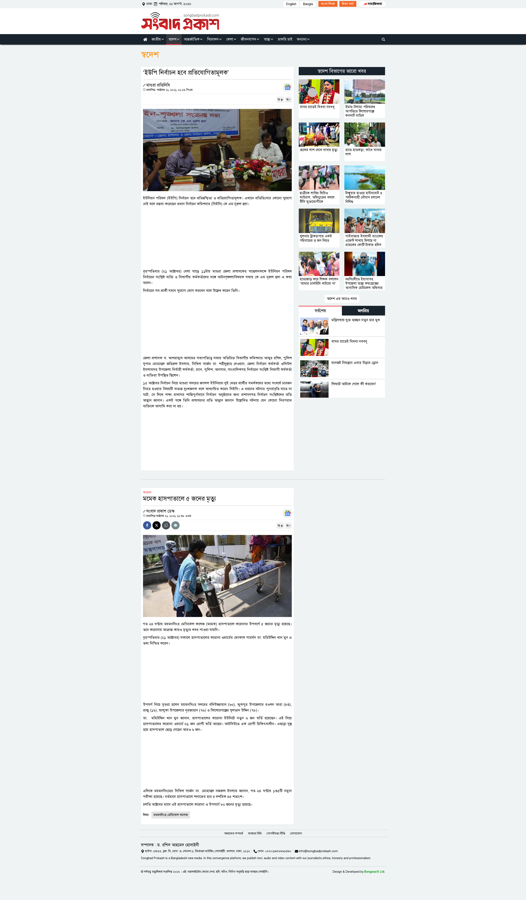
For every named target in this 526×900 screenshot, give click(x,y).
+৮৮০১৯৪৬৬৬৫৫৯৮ (278, 851)
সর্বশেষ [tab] (320, 310)
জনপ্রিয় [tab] (363, 310)
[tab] (320, 310)
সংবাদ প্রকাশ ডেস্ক (160, 511)
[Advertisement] (217, 237)
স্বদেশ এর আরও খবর (342, 298)
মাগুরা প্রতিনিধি (158, 85)
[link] (327, 4)
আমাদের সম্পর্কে (233, 833)
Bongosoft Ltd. (374, 871)
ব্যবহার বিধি (255, 833)
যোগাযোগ (296, 833)
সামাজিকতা (375, 4)
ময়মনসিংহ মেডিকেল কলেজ (170, 815)
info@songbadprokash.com (318, 851)
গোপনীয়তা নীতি (275, 833)
